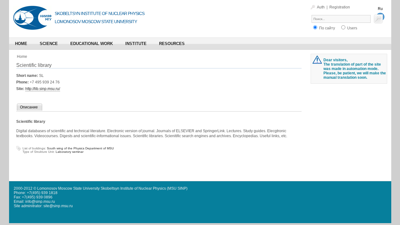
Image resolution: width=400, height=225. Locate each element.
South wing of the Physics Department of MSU (80, 148)
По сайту (326, 28)
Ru (380, 9)
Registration (339, 7)
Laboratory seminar (69, 151)
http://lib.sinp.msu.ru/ (42, 89)
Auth (321, 7)
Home (22, 56)
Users (351, 28)
